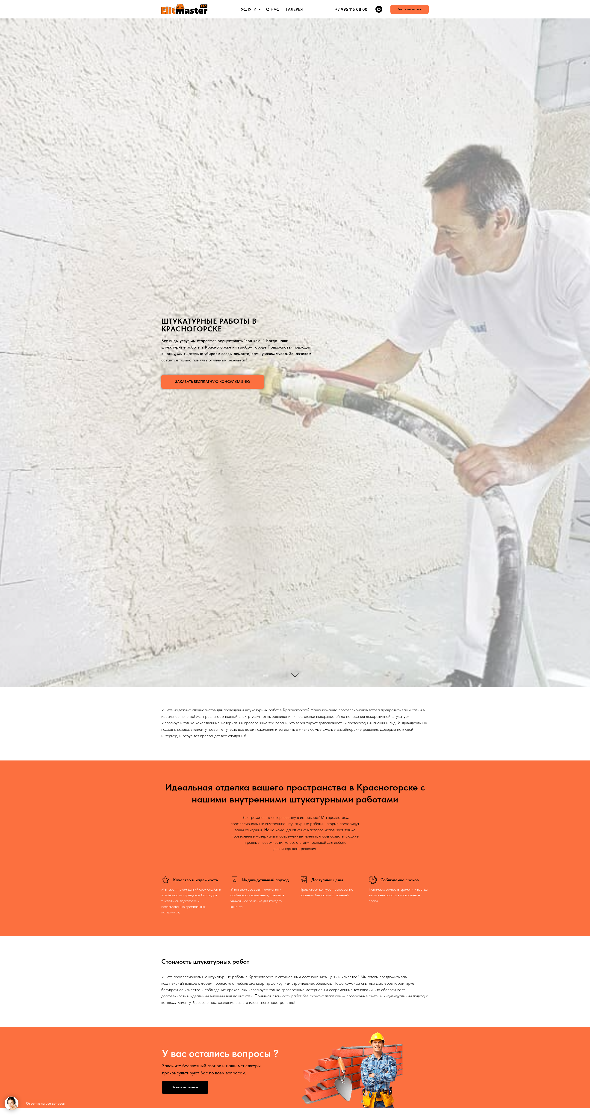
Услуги (249, 9)
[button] (409, 9)
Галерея (294, 9)
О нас (272, 9)
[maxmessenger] (378, 9)
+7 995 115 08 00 (351, 9)
